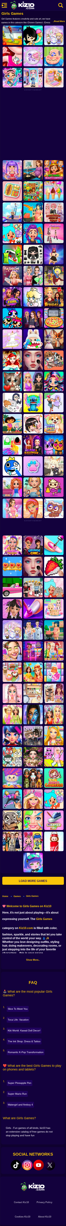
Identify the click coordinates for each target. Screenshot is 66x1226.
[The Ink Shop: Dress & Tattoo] (12, 56)
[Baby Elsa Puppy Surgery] (54, 609)
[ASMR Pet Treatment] (54, 423)
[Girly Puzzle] (54, 672)
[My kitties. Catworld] (54, 445)
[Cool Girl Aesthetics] (12, 651)
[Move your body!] (12, 799)
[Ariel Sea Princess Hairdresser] (12, 360)
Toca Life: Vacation (18, 1019)
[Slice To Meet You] (12, 35)
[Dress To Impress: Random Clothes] (33, 587)
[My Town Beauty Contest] (54, 170)
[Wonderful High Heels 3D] (12, 212)
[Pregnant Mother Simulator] (33, 212)
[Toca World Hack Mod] (54, 587)
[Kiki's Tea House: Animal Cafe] (54, 466)
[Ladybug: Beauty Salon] (12, 735)
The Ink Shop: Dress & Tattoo (24, 1041)
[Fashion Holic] (12, 275)
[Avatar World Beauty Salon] (54, 381)
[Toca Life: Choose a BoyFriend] (33, 841)
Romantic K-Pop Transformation (25, 1052)
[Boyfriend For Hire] (33, 318)
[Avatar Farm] (54, 360)
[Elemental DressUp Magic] (33, 778)
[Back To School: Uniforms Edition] (12, 841)
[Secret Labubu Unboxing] (54, 841)
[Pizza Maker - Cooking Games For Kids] (54, 318)
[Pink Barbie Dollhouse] (12, 587)
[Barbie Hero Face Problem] (12, 545)
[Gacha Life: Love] (33, 735)
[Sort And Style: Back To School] (12, 508)
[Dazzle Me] (33, 77)
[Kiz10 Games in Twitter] (50, 1165)
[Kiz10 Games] (33, 1186)
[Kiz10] (28, 5)
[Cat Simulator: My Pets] (33, 466)
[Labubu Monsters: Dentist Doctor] (33, 339)
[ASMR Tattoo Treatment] (33, 487)
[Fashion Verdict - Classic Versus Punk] (33, 381)
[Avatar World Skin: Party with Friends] (12, 77)
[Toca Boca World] (12, 233)
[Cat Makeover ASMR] (12, 381)
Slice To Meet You (18, 1008)
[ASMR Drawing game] (12, 466)
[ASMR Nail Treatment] (54, 693)
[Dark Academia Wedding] (33, 630)
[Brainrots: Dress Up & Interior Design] (54, 487)
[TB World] (54, 799)
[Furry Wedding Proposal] (54, 339)
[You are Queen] (12, 445)
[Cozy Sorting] (12, 566)
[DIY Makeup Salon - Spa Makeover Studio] (33, 820)
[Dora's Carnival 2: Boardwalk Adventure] (12, 423)
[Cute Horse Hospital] (54, 735)
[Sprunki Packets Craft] (12, 254)
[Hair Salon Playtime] (33, 233)
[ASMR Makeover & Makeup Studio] (33, 360)
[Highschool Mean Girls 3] (33, 275)
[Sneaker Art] (54, 820)
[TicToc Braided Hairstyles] (12, 693)
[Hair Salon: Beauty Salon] (12, 609)
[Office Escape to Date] (12, 402)
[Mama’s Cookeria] (54, 778)
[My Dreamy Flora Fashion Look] (54, 714)
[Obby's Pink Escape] (54, 757)
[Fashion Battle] (54, 233)
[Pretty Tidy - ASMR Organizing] (12, 191)
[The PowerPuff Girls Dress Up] (12, 318)
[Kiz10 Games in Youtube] (38, 1165)
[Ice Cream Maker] (54, 191)
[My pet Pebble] (12, 820)
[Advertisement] (33, 124)
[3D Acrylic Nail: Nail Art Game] (54, 545)
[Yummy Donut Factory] (12, 672)
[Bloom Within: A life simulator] (33, 170)
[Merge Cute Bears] (12, 757)
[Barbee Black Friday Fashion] (54, 297)
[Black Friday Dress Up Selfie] (54, 212)
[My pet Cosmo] (54, 508)
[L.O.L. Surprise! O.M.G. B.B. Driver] (33, 651)
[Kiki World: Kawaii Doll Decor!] (54, 35)
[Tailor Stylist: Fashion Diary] (12, 339)
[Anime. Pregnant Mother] (54, 630)
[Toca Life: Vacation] (33, 35)
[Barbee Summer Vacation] (33, 672)
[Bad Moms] (54, 402)
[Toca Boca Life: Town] (33, 191)
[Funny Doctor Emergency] (54, 56)
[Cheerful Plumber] (33, 297)
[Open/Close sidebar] (4, 5)
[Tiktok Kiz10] (16, 1165)
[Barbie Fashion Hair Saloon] (33, 799)
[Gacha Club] (33, 862)
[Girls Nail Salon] (33, 609)
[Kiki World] (12, 630)
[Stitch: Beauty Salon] (33, 402)
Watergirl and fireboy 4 (20, 1104)
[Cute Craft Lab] (33, 56)
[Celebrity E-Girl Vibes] (12, 297)
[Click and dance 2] (54, 254)
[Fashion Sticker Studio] (33, 254)
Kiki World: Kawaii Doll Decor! (24, 1030)
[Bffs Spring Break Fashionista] (12, 714)
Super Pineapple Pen (19, 1083)
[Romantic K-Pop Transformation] (12, 170)
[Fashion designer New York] (33, 508)
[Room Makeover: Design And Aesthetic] (54, 77)
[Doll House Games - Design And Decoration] (12, 487)
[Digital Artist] (54, 566)
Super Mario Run (17, 1093)
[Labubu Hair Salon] (12, 778)
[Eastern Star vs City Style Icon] (33, 757)
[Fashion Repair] (54, 651)
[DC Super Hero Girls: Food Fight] (54, 275)
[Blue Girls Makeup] (33, 714)
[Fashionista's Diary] (33, 423)
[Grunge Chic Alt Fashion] (33, 545)
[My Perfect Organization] (33, 693)
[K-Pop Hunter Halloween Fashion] (33, 445)
